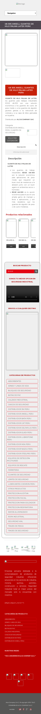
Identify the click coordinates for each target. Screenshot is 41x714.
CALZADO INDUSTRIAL (18, 400)
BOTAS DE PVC (14, 395)
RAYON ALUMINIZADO (18, 512)
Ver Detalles (12, 248)
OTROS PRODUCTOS (17, 489)
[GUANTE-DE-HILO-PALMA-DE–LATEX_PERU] (12, 73)
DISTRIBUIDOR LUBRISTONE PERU (20, 438)
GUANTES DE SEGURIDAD (19, 475)
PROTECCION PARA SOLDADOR (21, 503)
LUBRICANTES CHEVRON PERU (21, 484)
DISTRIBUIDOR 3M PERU (19, 409)
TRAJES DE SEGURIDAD (18, 531)
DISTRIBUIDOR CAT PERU (19, 423)
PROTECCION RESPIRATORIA (20, 507)
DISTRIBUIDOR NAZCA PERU (20, 449)
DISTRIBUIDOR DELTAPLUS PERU (22, 428)
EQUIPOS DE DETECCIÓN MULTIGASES (18, 459)
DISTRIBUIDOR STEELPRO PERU (22, 454)
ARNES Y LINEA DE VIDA (18, 386)
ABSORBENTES (14, 381)
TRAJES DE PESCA (16, 526)
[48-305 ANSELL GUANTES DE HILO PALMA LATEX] (21, 49)
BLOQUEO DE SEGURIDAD (19, 390)
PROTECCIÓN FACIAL (17, 498)
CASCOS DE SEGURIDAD (18, 404)
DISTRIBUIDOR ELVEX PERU (20, 432)
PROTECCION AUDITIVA (18, 493)
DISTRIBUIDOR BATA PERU (19, 418)
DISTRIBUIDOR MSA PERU (19, 444)
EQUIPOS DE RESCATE (17, 465)
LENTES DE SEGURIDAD (18, 479)
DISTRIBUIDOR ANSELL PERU (21, 414)
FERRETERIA (13, 470)
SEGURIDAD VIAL (15, 521)
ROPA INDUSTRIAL (16, 517)
